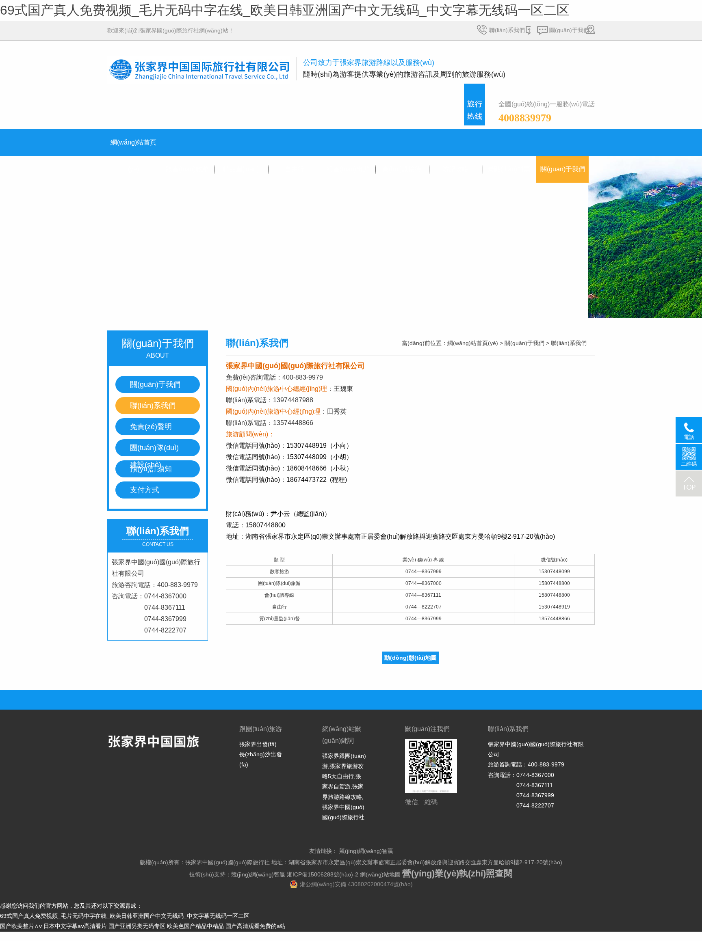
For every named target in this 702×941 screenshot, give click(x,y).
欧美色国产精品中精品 (195, 926)
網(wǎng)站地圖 (380, 874)
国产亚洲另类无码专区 (136, 926)
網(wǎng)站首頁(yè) (133, 147)
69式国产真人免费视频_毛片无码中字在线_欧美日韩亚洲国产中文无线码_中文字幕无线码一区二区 (285, 10)
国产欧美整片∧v (21, 926)
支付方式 (144, 490)
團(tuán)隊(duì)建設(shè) (154, 450)
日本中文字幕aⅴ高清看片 (75, 926)
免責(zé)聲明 (151, 427)
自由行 (294, 169)
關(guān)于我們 (569, 30)
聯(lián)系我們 (507, 30)
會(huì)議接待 (401, 169)
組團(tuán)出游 (348, 169)
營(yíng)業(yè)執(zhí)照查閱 (457, 873)
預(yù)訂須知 (151, 469)
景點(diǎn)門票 (509, 169)
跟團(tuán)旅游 (187, 169)
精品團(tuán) (241, 169)
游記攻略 (455, 169)
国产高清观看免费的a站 (255, 926)
